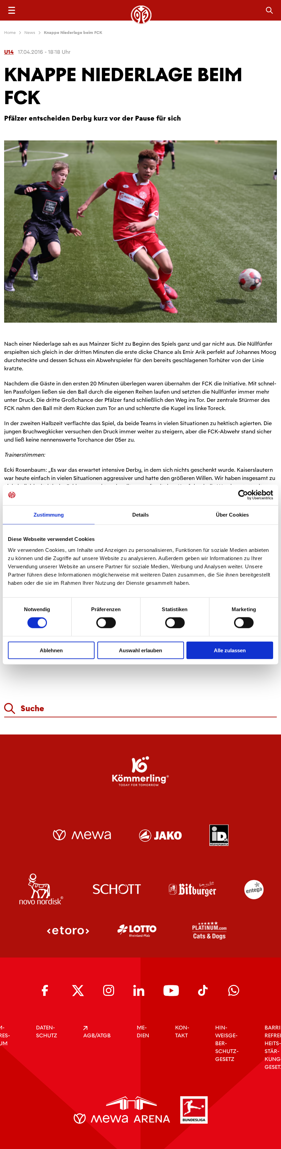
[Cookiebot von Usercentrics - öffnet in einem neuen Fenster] (243, 495)
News (29, 32)
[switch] (106, 622)
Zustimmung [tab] (49, 515)
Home (10, 32)
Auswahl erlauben (140, 650)
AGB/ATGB (97, 1035)
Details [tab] (140, 515)
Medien (143, 1031)
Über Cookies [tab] (232, 515)
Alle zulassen (230, 650)
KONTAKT (182, 1031)
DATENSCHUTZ (46, 1031)
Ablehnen (51, 650)
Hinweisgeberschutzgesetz (227, 1043)
